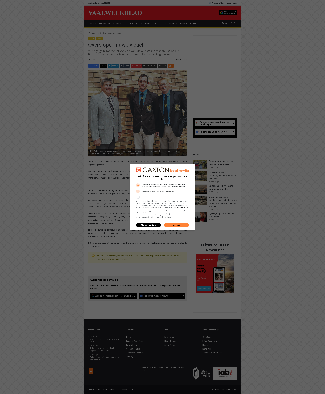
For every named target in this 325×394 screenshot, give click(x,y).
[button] (162, 197)
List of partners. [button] (182, 207)
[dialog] (162, 197)
